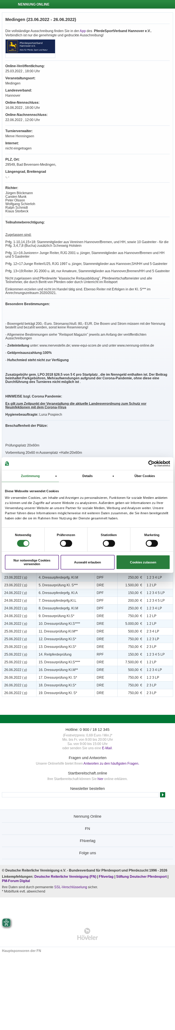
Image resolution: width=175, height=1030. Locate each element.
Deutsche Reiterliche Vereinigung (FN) (65, 876)
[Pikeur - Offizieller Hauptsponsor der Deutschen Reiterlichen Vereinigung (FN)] (87, 910)
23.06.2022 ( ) (15, 577)
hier (100, 779)
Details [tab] (87, 476)
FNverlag (106, 876)
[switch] (66, 543)
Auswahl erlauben (87, 562)
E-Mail (107, 748)
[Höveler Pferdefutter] (87, 934)
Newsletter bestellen (87, 788)
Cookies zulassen (143, 562)
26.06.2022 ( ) (15, 670)
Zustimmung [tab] (30, 476)
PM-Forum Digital (16, 881)
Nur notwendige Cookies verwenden (31, 562)
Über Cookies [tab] (144, 476)
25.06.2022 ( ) (15, 631)
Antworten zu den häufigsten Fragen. (111, 763)
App (83, 31)
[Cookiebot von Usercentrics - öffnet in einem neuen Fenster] (151, 463)
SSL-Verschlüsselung (70, 887)
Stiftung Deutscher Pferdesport (141, 876)
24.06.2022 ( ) (15, 593)
